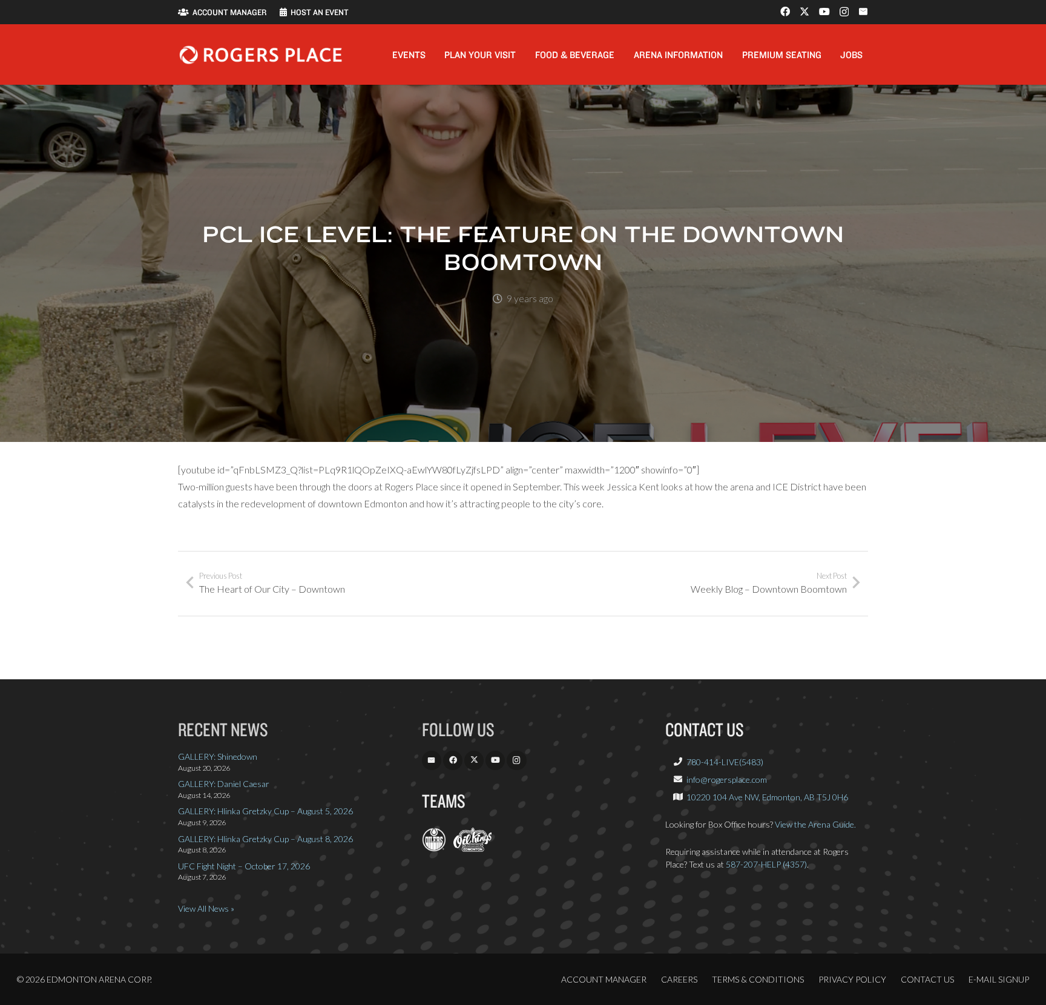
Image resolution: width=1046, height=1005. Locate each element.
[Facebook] (785, 11)
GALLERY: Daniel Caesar (223, 784)
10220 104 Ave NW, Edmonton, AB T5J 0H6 (767, 797)
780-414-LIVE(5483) (724, 762)
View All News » (206, 908)
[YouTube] (824, 11)
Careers (679, 979)
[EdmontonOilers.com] (434, 848)
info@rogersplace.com (726, 779)
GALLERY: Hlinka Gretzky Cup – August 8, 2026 (265, 839)
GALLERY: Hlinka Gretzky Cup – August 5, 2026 (265, 811)
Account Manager (603, 979)
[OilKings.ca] (472, 848)
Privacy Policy (852, 979)
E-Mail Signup (999, 979)
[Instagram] (844, 12)
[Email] (863, 11)
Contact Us (927, 979)
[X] (804, 11)
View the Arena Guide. (815, 824)
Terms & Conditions (758, 979)
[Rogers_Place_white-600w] (260, 54)
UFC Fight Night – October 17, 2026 (244, 866)
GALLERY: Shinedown (217, 756)
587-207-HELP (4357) (766, 864)
